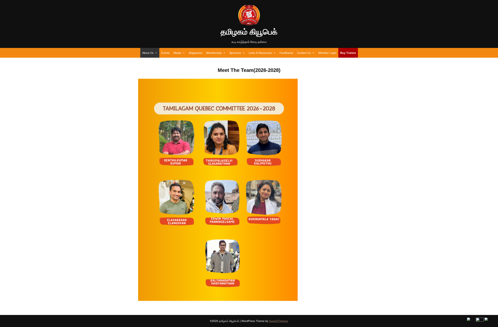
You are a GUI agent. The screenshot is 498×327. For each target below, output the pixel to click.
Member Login (327, 52)
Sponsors (235, 52)
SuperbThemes (278, 321)
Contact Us (304, 52)
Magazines (195, 52)
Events (165, 52)
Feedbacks (286, 52)
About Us (147, 52)
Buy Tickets (348, 52)
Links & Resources (260, 52)
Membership (214, 52)
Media (177, 52)
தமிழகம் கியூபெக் (249, 31)
